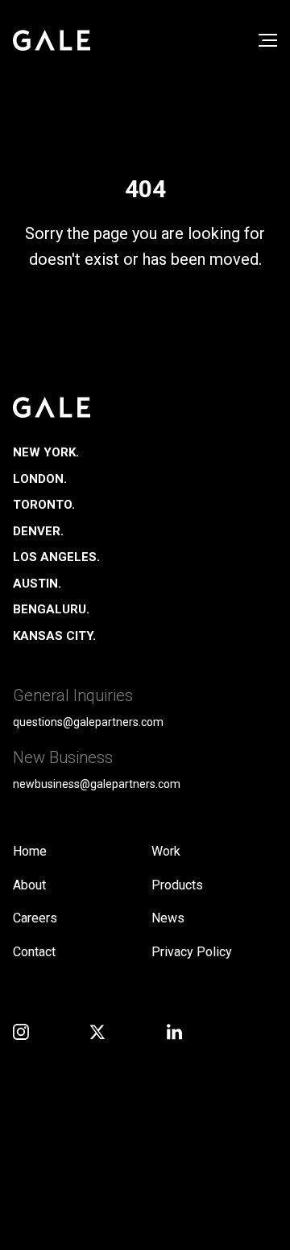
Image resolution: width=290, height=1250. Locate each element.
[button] (268, 40)
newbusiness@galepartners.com (96, 784)
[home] (51, 40)
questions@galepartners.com (88, 722)
